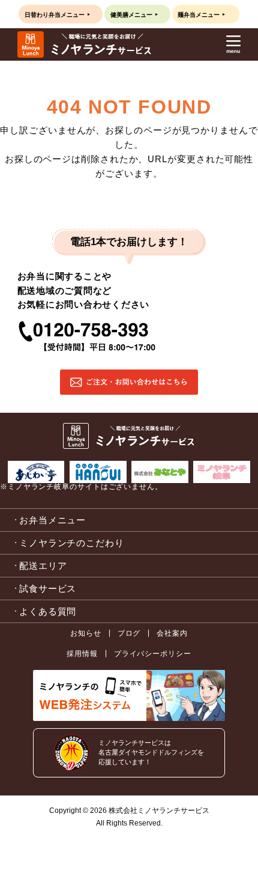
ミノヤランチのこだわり (71, 543)
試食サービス (47, 588)
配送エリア (43, 566)
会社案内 (172, 633)
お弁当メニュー (52, 520)
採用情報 (82, 653)
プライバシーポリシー (152, 653)
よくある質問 (47, 611)
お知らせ (85, 633)
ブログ (129, 633)
